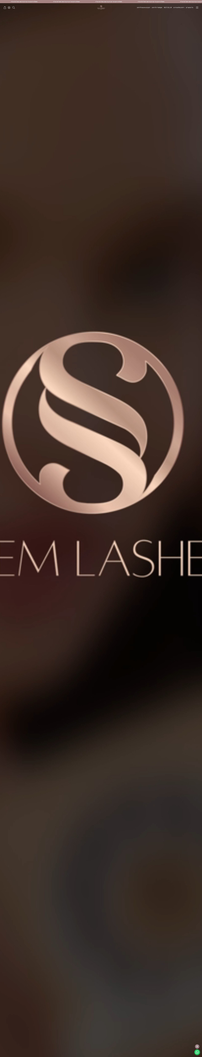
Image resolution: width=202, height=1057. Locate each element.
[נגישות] (197, 1046)
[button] (197, 8)
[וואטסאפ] (197, 1052)
